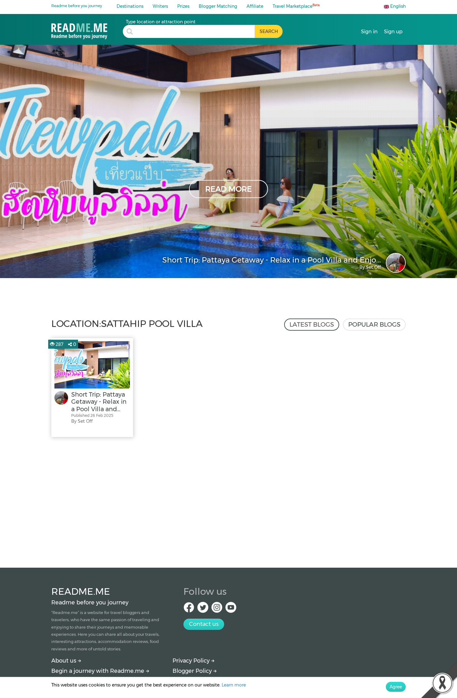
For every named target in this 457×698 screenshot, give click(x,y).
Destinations (130, 6)
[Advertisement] (228, 500)
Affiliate (255, 6)
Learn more (234, 685)
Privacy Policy (192, 660)
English (397, 6)
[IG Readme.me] (216, 609)
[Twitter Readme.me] (202, 609)
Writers (160, 6)
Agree (396, 687)
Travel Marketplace (296, 6)
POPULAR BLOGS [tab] (374, 324)
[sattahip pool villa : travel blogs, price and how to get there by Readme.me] (87, 29)
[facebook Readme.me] (188, 609)
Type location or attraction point (161, 22)
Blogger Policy (193, 671)
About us (64, 660)
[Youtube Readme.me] (230, 609)
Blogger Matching (218, 6)
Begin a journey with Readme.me (98, 671)
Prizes (183, 6)
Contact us (204, 624)
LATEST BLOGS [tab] (311, 324)
